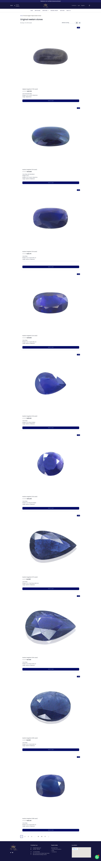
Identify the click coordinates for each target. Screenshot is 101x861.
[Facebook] (10, 5)
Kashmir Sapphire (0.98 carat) (30, 818)
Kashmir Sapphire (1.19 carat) (29, 251)
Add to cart (50, 100)
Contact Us (74, 5)
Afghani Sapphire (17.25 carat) (30, 89)
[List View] (77, 23)
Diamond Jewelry (54, 10)
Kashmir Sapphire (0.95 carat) (30, 738)
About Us (69, 10)
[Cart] (89, 5)
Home (32, 10)
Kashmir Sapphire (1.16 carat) (29, 169)
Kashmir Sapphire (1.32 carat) (29, 416)
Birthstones (37, 10)
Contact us (34, 845)
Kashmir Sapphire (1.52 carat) (29, 496)
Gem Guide (62, 10)
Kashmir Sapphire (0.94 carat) (30, 657)
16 (41, 836)
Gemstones (44, 10)
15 (38, 836)
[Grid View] (80, 23)
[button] (87, 5)
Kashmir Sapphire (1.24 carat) (29, 335)
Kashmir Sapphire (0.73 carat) (30, 577)
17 (45, 836)
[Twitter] (12, 5)
